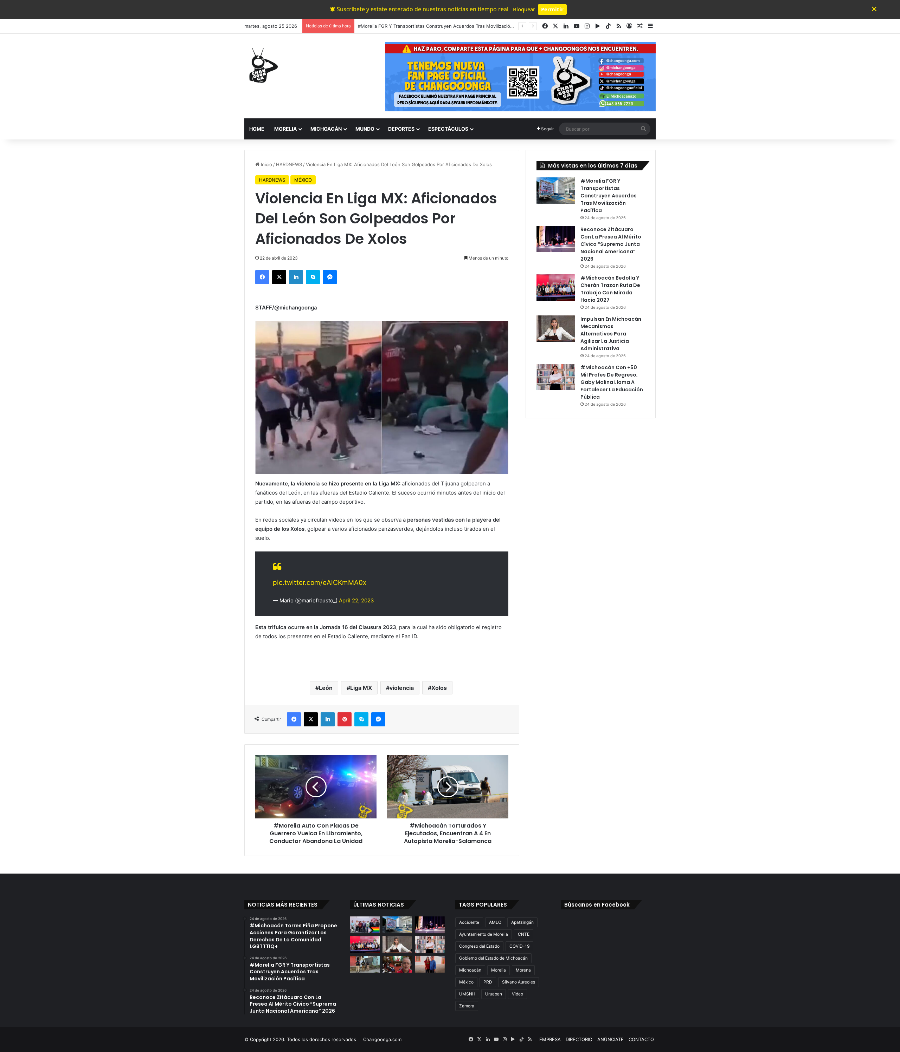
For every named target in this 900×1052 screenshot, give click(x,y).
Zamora (466, 1005)
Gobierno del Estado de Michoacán (493, 958)
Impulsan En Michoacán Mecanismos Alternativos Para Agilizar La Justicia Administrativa (610, 333)
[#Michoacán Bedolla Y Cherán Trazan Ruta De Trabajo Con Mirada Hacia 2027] (555, 287)
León (326, 687)
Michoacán (470, 970)
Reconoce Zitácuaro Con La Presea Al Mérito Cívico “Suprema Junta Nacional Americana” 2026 (461, 26)
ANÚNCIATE (610, 1039)
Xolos (439, 687)
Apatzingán (522, 922)
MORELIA (285, 129)
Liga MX (361, 687)
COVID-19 (519, 946)
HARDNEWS (289, 164)
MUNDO (364, 129)
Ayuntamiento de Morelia (483, 934)
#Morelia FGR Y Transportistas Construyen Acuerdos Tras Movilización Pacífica (608, 195)
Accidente (469, 922)
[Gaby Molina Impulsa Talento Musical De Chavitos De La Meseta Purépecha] (430, 964)
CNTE (523, 934)
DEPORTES (401, 129)
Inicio (265, 164)
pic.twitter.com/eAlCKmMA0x (319, 583)
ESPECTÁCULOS (448, 129)
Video (517, 994)
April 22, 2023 (356, 600)
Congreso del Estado (479, 946)
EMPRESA (550, 1039)
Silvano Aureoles (518, 982)
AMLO (495, 922)
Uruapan (493, 994)
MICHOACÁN (326, 129)
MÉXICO (303, 180)
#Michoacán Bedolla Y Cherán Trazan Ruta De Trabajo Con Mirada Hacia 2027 (610, 288)
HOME (256, 129)
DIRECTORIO (579, 1039)
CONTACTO (641, 1039)
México (466, 982)
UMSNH (467, 994)
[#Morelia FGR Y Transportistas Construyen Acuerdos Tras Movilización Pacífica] (555, 190)
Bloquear (524, 9)
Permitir (552, 9)
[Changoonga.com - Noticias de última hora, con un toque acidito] (261, 65)
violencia (402, 687)
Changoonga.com (382, 1039)
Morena (523, 970)
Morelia (498, 970)
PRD (487, 982)
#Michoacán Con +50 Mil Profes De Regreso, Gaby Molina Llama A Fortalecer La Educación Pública (611, 382)
